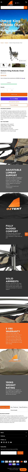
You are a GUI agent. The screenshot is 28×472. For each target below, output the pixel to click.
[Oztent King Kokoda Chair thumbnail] (4, 65)
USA (17, 3)
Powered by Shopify (14, 469)
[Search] (25, 7)
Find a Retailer (14, 105)
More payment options (14, 101)
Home (2, 42)
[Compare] (26, 234)
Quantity (2, 87)
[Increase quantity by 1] (12, 90)
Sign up (20, 453)
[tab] (5, 407)
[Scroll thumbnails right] (26, 65)
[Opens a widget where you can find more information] (23, 469)
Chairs (6, 42)
